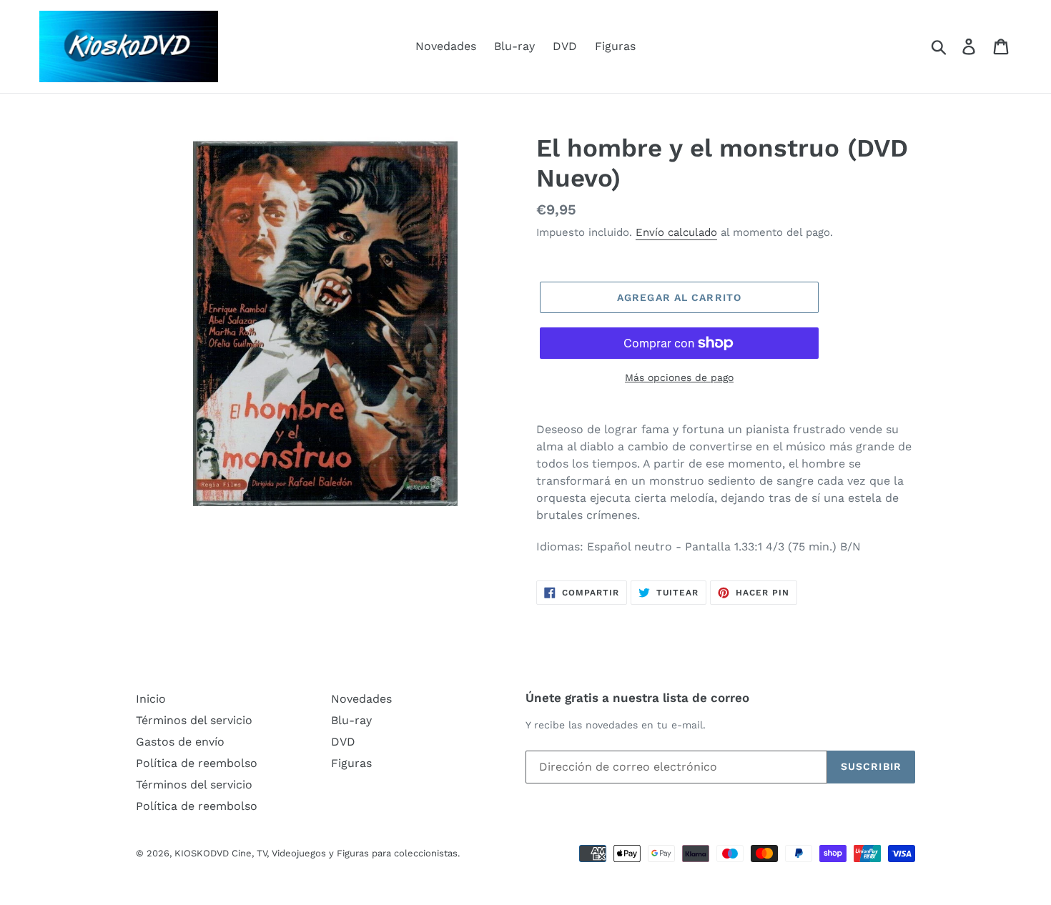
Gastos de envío (180, 741)
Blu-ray (514, 46)
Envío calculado (676, 232)
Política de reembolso (196, 763)
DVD (565, 46)
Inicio (151, 699)
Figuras (615, 46)
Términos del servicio (194, 720)
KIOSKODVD (201, 853)
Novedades (445, 46)
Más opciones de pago (679, 377)
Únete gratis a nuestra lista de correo (637, 698)
